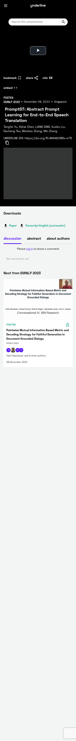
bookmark (10, 77)
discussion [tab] (12, 238)
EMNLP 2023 (30, 273)
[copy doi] (9, 143)
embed (8, 87)
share (29, 77)
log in (29, 249)
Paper (13, 225)
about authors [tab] (58, 238)
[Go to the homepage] (38, 5)
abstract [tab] (34, 238)
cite (45, 77)
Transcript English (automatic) (45, 225)
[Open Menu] (5, 5)
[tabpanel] (38, 254)
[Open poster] (9, 37)
